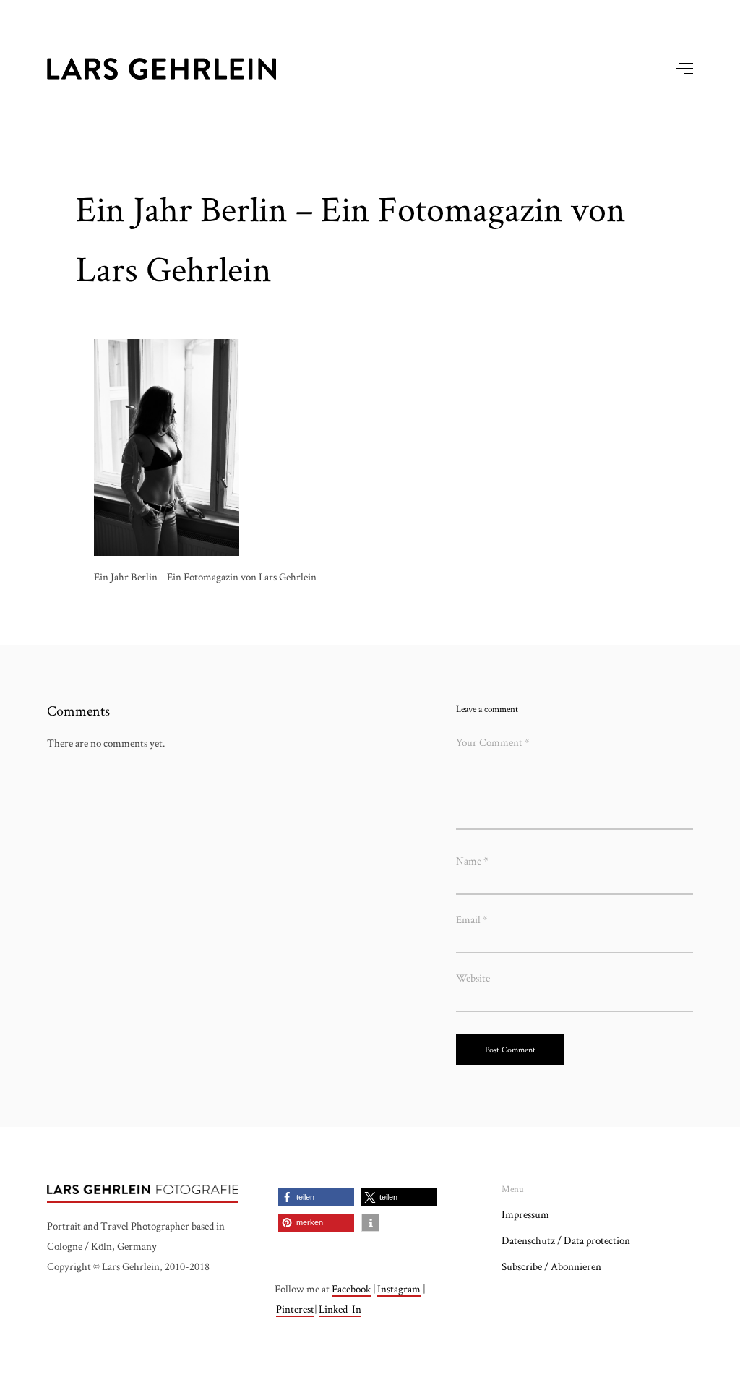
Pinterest (295, 1309)
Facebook (351, 1288)
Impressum (525, 1214)
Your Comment (493, 742)
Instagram (399, 1288)
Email (472, 919)
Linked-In (340, 1309)
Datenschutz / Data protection (566, 1240)
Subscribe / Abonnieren (551, 1266)
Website (473, 978)
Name (472, 860)
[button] (316, 1197)
